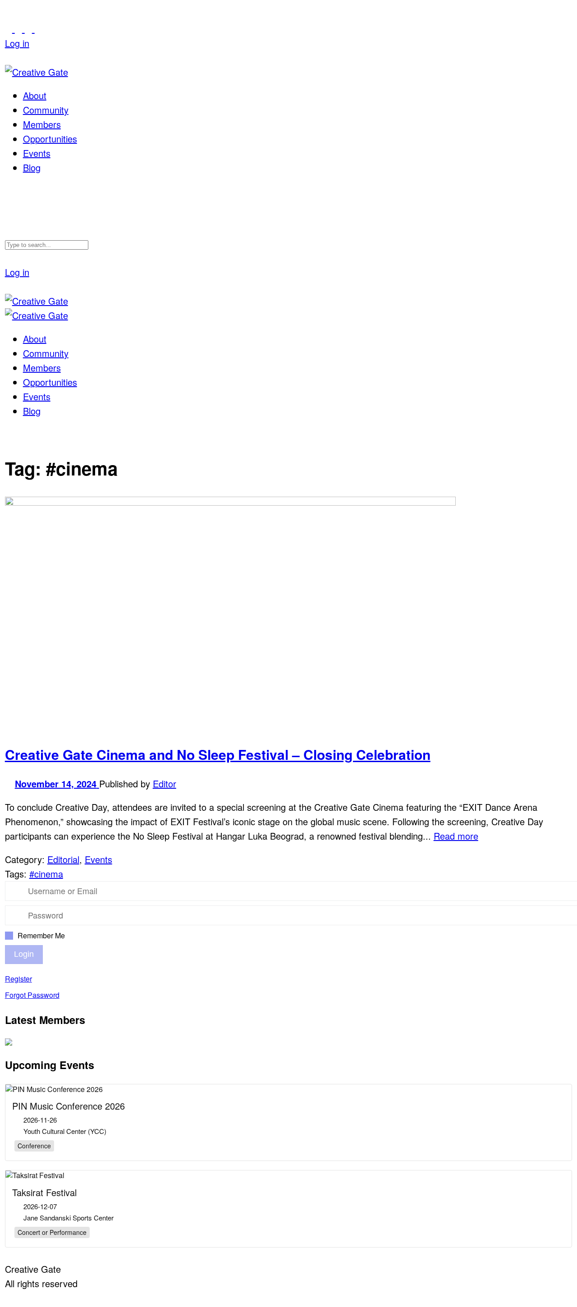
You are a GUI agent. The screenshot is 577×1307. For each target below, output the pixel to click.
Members (42, 124)
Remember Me (41, 936)
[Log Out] (8, 57)
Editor (164, 783)
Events (36, 153)
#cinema (46, 873)
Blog (32, 167)
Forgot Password (32, 995)
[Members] (30, 28)
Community (46, 109)
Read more (456, 835)
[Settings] (38, 28)
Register (18, 978)
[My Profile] (20, 28)
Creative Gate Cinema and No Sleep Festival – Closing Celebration (217, 754)
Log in (17, 43)
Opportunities (50, 138)
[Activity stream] (10, 28)
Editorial (63, 859)
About (34, 95)
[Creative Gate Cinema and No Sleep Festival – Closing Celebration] (230, 501)
